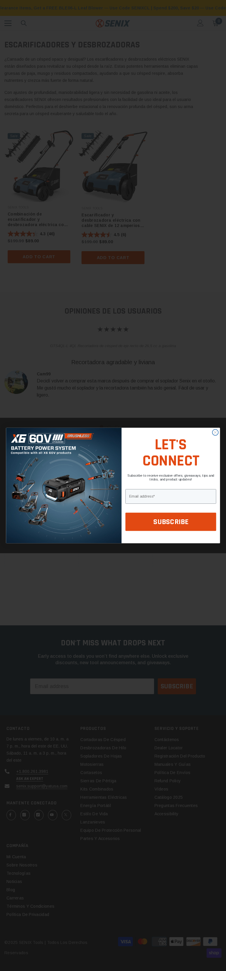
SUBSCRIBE (170, 522)
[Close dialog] (215, 432)
